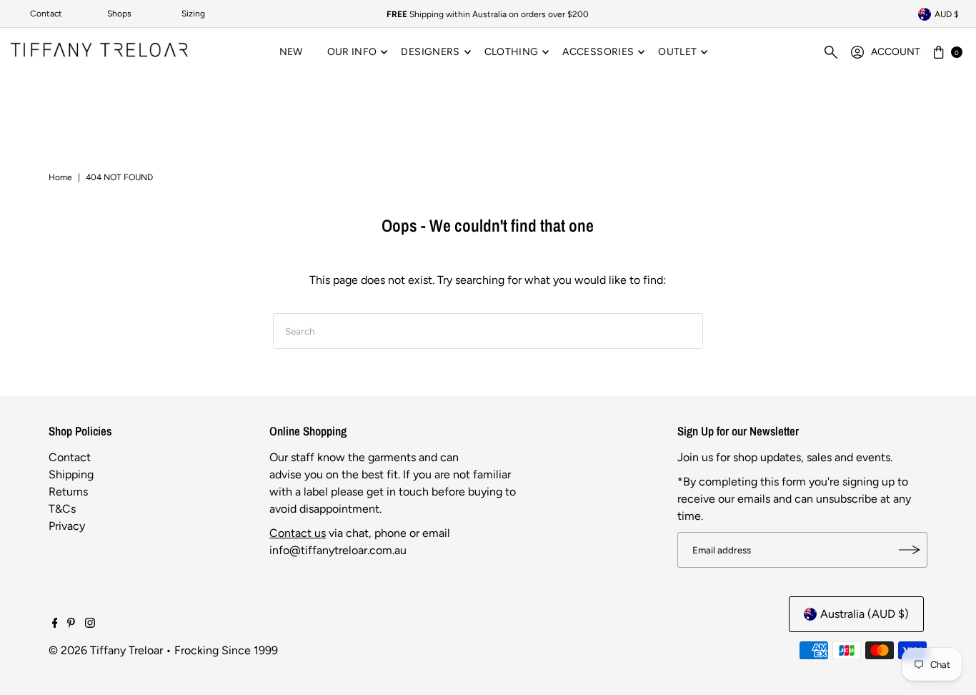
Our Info (352, 52)
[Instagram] (90, 624)
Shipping (71, 474)
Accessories (598, 52)
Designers (430, 52)
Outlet (677, 52)
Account (895, 52)
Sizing (193, 14)
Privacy (67, 526)
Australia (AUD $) (864, 614)
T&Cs (62, 509)
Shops (119, 14)
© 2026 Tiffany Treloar (106, 650)
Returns (68, 491)
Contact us (297, 533)
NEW (291, 52)
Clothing (511, 52)
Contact (46, 14)
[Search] (831, 52)
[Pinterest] (71, 624)
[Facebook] (55, 624)
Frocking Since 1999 (226, 650)
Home (60, 177)
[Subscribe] (909, 550)
